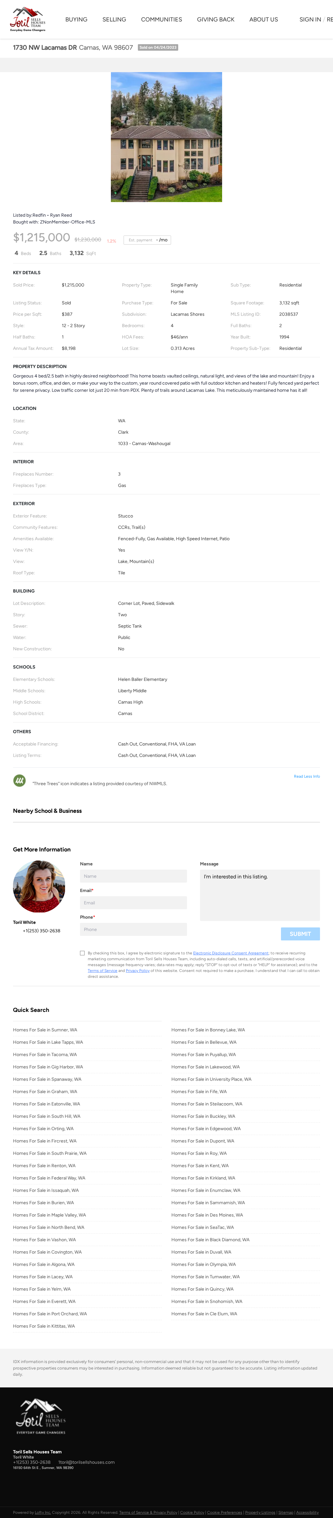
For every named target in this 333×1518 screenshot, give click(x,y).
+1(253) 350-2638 (32, 1462)
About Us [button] (263, 19)
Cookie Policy (192, 1512)
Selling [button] (114, 19)
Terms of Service (102, 970)
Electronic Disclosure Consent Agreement (231, 953)
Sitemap (285, 1512)
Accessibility (307, 1512)
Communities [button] (161, 19)
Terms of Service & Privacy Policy (148, 1512)
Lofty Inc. (43, 1512)
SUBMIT (300, 934)
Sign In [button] (310, 19)
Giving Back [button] (215, 19)
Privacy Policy (138, 970)
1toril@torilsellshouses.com (86, 1462)
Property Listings (260, 1512)
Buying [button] (76, 19)
